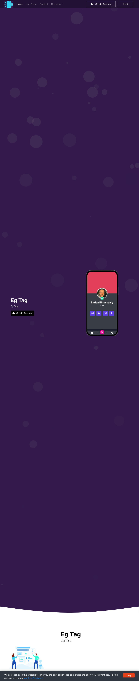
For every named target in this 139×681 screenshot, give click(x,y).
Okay (129, 675)
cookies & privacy (33, 678)
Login (125, 4)
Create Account (102, 4)
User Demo (31, 4)
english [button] (57, 4)
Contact (44, 4)
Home (20, 4)
